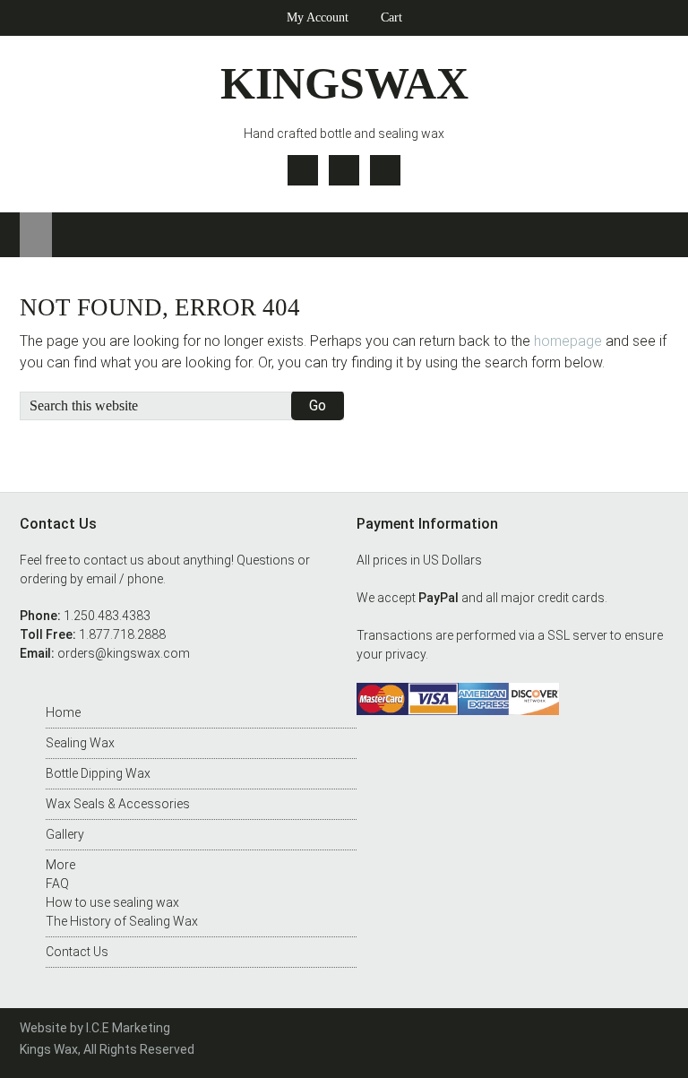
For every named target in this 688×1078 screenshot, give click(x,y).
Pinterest (385, 170)
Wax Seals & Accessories (118, 804)
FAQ (57, 883)
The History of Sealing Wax (122, 921)
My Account (317, 17)
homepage (568, 340)
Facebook (344, 170)
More (60, 865)
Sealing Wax (80, 743)
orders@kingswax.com (123, 653)
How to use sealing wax (112, 902)
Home (63, 712)
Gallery (65, 834)
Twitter (303, 170)
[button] (36, 234)
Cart (391, 17)
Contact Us (77, 951)
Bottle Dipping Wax (98, 773)
